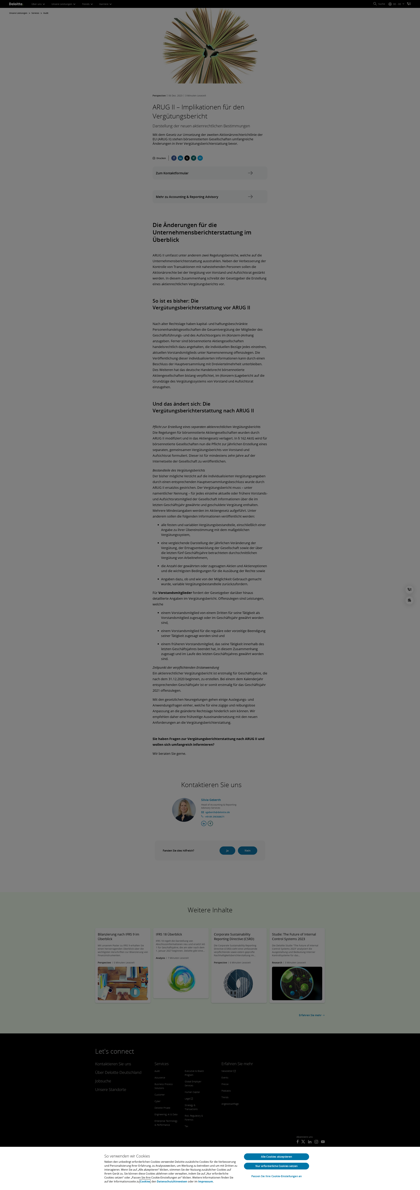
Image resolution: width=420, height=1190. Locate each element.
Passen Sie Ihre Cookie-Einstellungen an (276, 1176)
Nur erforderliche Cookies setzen (276, 1166)
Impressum (205, 1181)
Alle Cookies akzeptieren (276, 1156)
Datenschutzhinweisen (172, 1181)
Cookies (145, 1181)
